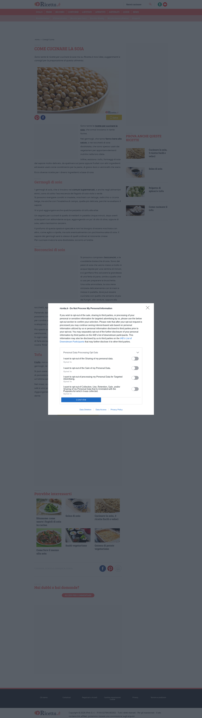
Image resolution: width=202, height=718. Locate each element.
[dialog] (101, 359)
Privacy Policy (117, 409)
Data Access (101, 409)
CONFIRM (81, 400)
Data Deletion (85, 409)
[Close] (148, 308)
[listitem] (101, 352)
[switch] (135, 358)
